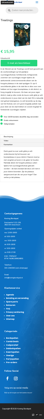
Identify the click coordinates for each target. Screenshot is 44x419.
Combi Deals (12, 341)
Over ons (10, 315)
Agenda (10, 294)
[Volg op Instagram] (15, 378)
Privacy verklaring (15, 312)
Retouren (10, 305)
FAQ (8, 308)
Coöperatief (12, 345)
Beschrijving (8, 136)
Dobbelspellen (13, 348)
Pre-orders (11, 362)
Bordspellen (12, 338)
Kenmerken (8, 144)
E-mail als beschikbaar (19, 63)
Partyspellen (12, 359)
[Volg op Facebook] (7, 378)
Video (6, 141)
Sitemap (10, 319)
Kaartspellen (12, 352)
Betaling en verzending (17, 298)
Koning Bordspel (24, 408)
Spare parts (12, 301)
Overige (10, 355)
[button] (26, 27)
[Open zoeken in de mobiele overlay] (22, 10)
